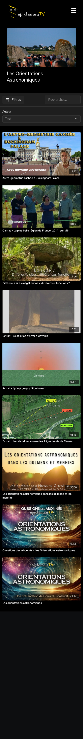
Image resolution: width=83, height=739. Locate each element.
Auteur (6, 111)
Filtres (16, 99)
